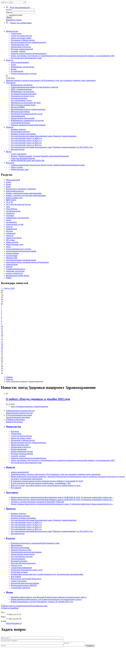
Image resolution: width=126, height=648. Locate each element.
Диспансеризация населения (18, 417)
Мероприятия (16, 545)
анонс (8, 187)
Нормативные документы (21, 85)
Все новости (16, 488)
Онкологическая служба (21, 550)
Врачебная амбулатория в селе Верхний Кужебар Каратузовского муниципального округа (49, 597)
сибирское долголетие (15, 271)
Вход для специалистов (20, 7)
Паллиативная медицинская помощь (26, 552)
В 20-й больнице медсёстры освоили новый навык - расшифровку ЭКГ (41, 483)
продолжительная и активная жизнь (21, 260)
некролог (10, 235)
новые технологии (14, 238)
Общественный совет (20, 45)
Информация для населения (22, 67)
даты (8, 207)
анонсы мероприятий (20, 62)
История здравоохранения (22, 49)
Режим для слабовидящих (21, 23)
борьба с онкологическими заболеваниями (24, 193)
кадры (8, 220)
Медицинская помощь (20, 111)
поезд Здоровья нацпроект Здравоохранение (29, 406)
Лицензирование (18, 116)
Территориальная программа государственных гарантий (34, 87)
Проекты (9, 127)
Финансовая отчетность (21, 47)
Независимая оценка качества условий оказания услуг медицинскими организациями (47, 574)
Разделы (10, 538)
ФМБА (9, 278)
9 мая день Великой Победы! (23, 158)
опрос (8, 247)
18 (2, 344)
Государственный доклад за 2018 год (26, 138)
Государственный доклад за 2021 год (26, 140)
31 (2, 373)
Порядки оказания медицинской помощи (28, 125)
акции (8, 182)
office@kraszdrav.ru (14, 623)
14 (2, 335)
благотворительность (15, 191)
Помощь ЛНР (11, 258)
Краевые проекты (18, 129)
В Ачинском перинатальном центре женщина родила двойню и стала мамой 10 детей (47, 481)
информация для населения (17, 218)
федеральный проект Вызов (17, 276)
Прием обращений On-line (22, 451)
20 (2, 348)
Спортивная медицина (20, 123)
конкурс (9, 227)
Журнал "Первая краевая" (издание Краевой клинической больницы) (40, 156)
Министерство (12, 31)
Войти (9, 17)
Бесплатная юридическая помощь (25, 583)
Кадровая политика (19, 98)
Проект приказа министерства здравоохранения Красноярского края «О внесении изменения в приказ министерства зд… (62, 504)
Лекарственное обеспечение (23, 118)
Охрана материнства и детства (24, 73)
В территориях (17, 71)
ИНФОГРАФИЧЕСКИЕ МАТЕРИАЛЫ (27, 160)
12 (2, 330)
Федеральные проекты (20, 132)
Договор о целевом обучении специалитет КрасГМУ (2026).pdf (37, 502)
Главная (9, 377)
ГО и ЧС (9, 202)
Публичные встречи (19, 572)
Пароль (9, 12)
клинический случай (14, 224)
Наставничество (17, 149)
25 (2, 359)
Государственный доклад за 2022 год (26, 143)
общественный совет (15, 244)
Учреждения (16, 33)
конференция (11, 229)
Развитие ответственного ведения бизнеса (28, 53)
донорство (10, 213)
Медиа (8, 152)
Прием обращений (18, 449)
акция (8, 184)
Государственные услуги (21, 100)
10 (2, 326)
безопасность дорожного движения (21, 189)
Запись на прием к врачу (21, 38)
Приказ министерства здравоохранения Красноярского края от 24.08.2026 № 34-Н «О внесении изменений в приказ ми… (62, 497)
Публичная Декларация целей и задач (26, 114)
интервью (10, 215)
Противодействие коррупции (23, 563)
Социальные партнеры (20, 588)
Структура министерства (21, 36)
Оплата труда (16, 565)
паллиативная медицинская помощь (21, 251)
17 (2, 342)
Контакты (10, 163)
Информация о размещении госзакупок (27, 120)
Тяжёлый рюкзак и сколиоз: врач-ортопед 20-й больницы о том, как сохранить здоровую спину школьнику (51, 80)
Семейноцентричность (15, 269)
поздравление (11, 255)
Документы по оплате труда (22, 96)
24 (2, 357)
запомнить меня (15, 15)
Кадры (13, 69)
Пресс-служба (17, 167)
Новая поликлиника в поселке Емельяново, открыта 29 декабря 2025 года (42, 602)
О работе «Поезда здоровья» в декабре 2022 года (38, 399)
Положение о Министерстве (23, 40)
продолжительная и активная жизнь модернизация (27, 262)
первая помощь (12, 253)
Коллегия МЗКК (18, 107)
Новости (9, 60)
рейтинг (9, 267)
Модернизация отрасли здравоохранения (28, 109)
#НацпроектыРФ (13, 180)
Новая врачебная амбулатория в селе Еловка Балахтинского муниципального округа (46, 599)
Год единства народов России (18, 204)
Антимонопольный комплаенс (24, 94)
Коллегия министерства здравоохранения (28, 42)
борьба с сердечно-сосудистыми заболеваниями (26, 195)
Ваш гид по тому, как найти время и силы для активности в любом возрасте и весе (45, 485)
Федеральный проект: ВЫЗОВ (24, 585)
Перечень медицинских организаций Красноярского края (35, 543)
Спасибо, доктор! (18, 51)
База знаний (16, 576)
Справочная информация (21, 568)
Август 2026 (9, 288)
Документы (11, 83)
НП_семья (10, 240)
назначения (10, 233)
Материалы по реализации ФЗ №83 (26, 103)
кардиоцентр (11, 222)
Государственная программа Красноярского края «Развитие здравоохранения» (44, 136)
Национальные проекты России (19, 413)
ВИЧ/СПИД (11, 200)
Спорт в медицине (18, 154)
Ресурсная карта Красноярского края (26, 58)
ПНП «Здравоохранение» (21, 89)
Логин (8, 10)
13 (2, 333)
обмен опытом (12, 242)
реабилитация (12, 264)
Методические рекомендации (23, 105)
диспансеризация (13, 211)
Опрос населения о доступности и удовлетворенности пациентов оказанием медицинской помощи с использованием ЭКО (63, 56)
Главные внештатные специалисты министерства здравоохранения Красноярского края (48, 165)
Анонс (13, 65)
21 (2, 351)
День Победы (11, 209)
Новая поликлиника (14, 422)
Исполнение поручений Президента (26, 579)
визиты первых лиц (14, 198)
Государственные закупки (22, 556)
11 (2, 328)
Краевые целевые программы (23, 134)
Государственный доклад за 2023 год (26, 145)
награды (9, 231)
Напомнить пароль (14, 20)
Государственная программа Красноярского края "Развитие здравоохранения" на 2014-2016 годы (52, 147)
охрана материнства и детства (18, 249)
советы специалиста (14, 273)
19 (2, 346)
